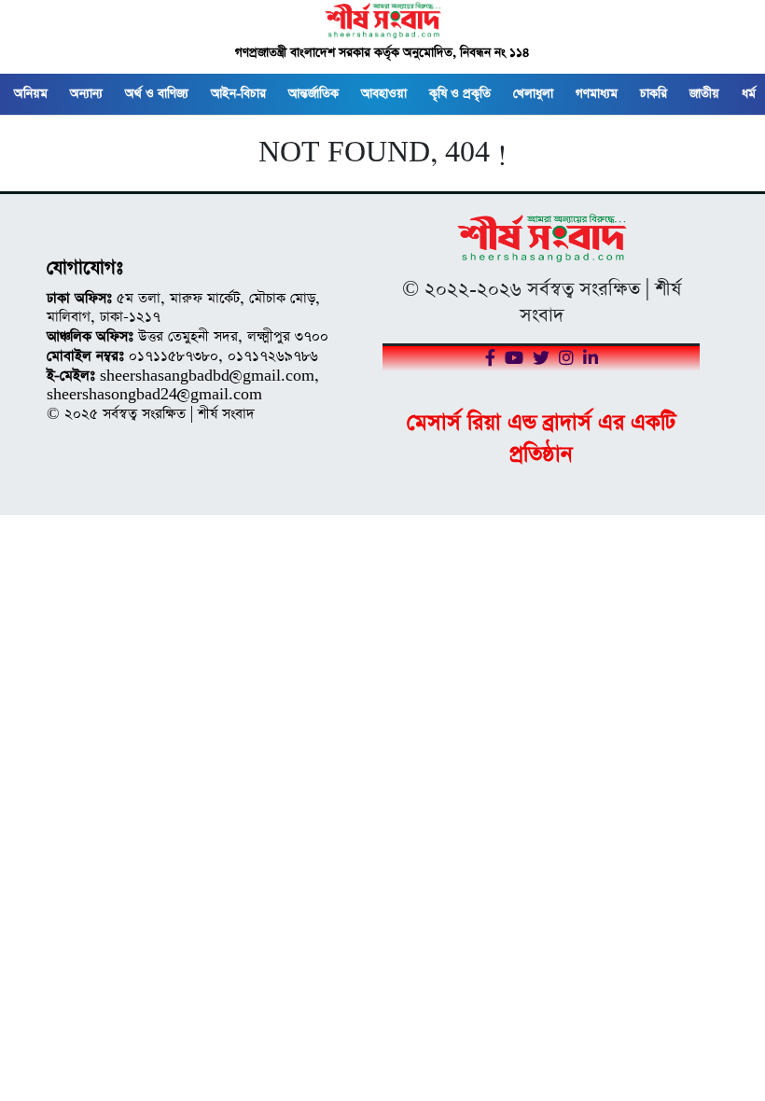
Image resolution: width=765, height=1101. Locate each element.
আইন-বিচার (238, 94)
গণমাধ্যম (597, 94)
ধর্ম (749, 94)
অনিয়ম (31, 94)
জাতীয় (704, 94)
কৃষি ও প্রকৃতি (460, 94)
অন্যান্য (86, 94)
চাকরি (653, 94)
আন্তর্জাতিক (313, 94)
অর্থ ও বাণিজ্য (156, 94)
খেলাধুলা (533, 94)
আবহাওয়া (384, 94)
